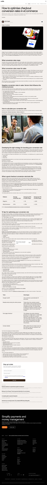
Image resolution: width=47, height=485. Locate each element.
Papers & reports (4, 468)
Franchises (34, 441)
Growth (3, 5)
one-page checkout (6, 191)
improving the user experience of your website (17, 288)
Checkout (3, 441)
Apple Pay (24, 258)
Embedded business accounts (21, 442)
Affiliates (34, 449)
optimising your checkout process (18, 291)
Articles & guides (4, 465)
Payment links (4, 442)
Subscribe (14, 380)
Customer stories (4, 467)
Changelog (3, 455)
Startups (34, 451)
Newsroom (19, 461)
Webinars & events (5, 470)
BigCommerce (17, 184)
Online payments (4, 440)
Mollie (3, 435)
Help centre (19, 449)
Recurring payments (5, 445)
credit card (27, 257)
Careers (18, 460)
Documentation (4, 456)
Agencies (34, 450)
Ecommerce (34, 440)
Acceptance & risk (4, 450)
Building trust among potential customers (9, 231)
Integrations (4, 457)
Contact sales (19, 451)
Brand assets (4, 466)
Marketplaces (35, 442)
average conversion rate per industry (27, 168)
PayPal (37, 257)
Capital (3, 447)
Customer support (20, 450)
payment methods (20, 260)
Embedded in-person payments (22, 441)
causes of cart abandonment (14, 55)
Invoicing (3, 446)
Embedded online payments (21, 440)
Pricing (18, 462)
